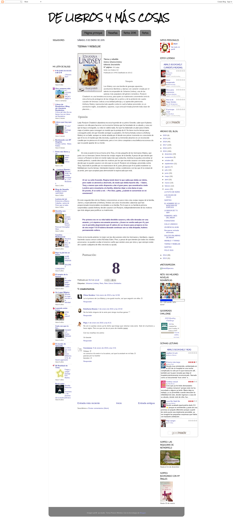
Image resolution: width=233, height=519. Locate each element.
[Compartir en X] (110, 280)
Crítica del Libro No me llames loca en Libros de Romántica (63, 114)
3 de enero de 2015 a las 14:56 (108, 295)
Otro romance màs (63, 88)
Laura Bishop (171, 403)
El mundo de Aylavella (60, 345)
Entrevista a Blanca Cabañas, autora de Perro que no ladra (62, 203)
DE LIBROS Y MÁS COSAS (109, 17)
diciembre (169, 154)
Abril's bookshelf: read (179, 349)
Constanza (87, 348)
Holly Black (171, 114)
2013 (165, 258)
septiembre (169, 164)
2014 (165, 255)
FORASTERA (169, 221)
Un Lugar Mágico (62, 292)
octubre (168, 160)
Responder (87, 302)
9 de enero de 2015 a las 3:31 (104, 348)
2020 (165, 135)
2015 (165, 151)
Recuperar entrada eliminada (171, 231)
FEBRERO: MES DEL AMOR (170, 217)
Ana (167, 71)
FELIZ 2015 (168, 250)
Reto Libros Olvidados (112, 283)
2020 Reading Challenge (170, 319)
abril (167, 180)
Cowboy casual (172, 382)
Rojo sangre (170, 421)
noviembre (169, 157)
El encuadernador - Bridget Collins (68, 282)
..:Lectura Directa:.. (63, 169)
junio (167, 173)
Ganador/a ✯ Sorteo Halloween (68, 334)
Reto (101, 283)
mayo (167, 176)
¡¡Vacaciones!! (68, 76)
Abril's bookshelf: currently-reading (173, 66)
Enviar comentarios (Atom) (98, 408)
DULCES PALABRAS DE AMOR (172, 236)
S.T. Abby (170, 422)
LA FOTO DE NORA (172, 192)
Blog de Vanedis (62, 189)
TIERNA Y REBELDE (172, 244)
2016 (165, 148)
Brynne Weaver (172, 355)
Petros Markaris (172, 94)
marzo (167, 183)
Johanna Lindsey (92, 283)
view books (176, 337)
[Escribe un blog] (108, 280)
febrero (168, 186)
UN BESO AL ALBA (171, 227)
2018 (165, 142)
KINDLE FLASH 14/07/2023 (61, 192)
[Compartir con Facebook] (112, 280)
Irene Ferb (171, 364)
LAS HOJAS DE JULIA (170, 196)
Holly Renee (171, 383)
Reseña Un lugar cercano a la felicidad (68, 298)
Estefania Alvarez (90, 309)
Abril (175, 44)
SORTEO (167, 200)
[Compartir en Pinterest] (115, 280)
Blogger (143, 513)
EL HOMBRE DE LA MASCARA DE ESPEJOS (171, 205)
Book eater (59, 384)
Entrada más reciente (88, 403)
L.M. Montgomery (173, 104)
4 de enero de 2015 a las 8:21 (99, 323)
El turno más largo (173, 362)
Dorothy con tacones (60, 212)
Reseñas (113, 33)
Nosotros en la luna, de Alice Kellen (68, 243)
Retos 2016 (130, 33)
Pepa (85, 323)
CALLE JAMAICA (170, 224)
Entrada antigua (146, 403)
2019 (165, 138)
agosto (168, 167)
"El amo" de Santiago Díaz (68, 129)
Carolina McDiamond (60, 236)
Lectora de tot (61, 199)
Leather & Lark (172, 353)
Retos (145, 33)
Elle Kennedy (171, 84)
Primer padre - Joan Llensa (67, 159)
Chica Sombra (89, 295)
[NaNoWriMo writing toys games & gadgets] (170, 300)
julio (166, 170)
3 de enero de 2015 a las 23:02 (110, 309)
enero (167, 189)
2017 (165, 145)
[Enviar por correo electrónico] (105, 280)
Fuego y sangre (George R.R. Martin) (67, 374)
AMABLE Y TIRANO (172, 241)
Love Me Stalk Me (173, 401)
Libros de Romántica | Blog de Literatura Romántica (62, 107)
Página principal (93, 33)
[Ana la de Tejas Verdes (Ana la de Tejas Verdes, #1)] (164, 106)
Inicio (119, 403)
